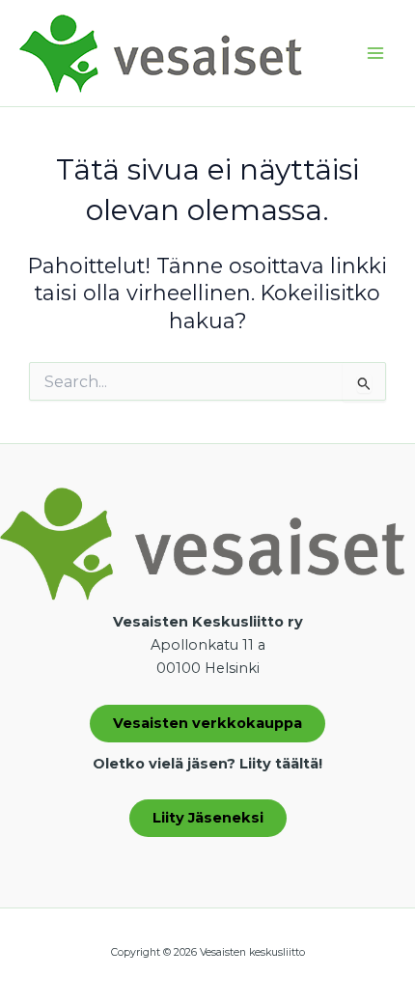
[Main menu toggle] (375, 53)
